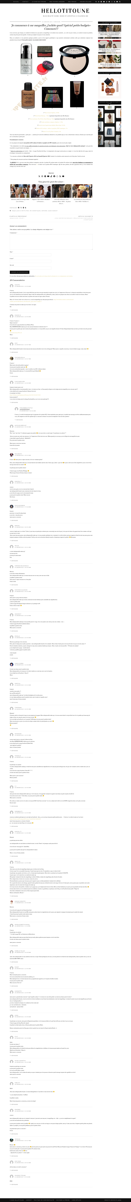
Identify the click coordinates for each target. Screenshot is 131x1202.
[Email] (117, 1)
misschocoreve (20, 505)
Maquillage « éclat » (18, 217)
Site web (12, 265)
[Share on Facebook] (19, 208)
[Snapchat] (112, 1)
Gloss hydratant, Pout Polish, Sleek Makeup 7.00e (42, 119)
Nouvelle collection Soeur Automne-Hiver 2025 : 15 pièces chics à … (61, 201)
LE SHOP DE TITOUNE (39, 1)
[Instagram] (98, 1)
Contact (25, 1)
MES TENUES (72, 1)
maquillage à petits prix (20, 210)
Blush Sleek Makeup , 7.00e (42, 116)
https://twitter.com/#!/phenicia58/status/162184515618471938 (25, 395)
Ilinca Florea (19, 663)
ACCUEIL (16, 1)
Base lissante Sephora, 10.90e (52, 112)
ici (37, 164)
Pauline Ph (18, 453)
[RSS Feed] (114, 1)
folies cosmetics (20, 1060)
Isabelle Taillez (20, 951)
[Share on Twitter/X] (21, 208)
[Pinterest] (101, 1)
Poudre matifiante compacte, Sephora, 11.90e (52, 122)
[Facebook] (109, 1)
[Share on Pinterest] (23, 208)
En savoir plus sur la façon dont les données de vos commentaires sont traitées (53, 276)
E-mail (12, 258)
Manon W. (18, 315)
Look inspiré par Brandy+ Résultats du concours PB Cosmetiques (74, 218)
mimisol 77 (18, 831)
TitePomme (18, 707)
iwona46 (17, 1139)
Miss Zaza (18, 1161)
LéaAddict (18, 614)
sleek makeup (52, 210)
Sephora (44, 210)
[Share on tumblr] (26, 208)
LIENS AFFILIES (76, 1200)
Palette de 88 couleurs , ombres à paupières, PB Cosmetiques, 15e (52, 128)
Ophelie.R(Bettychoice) (22, 924)
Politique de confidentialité (44, 1200)
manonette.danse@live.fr (16, 332)
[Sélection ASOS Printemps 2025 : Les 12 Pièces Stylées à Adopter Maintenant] (20, 191)
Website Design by (113, 1200)
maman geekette (20, 901)
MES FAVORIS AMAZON (57, 1)
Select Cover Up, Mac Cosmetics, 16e (52, 131)
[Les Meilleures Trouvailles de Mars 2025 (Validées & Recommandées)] (82, 191)
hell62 (17, 545)
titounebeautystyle (26, 408)
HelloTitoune (65, 10)
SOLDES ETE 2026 (85, 1)
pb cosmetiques (35, 210)
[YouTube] (104, 1)
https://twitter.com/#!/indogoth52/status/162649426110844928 (25, 819)
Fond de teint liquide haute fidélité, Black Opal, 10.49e (52, 125)
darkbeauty (19, 811)
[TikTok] (106, 1)
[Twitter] (96, 1)
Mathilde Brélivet (20, 425)
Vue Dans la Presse (63, 1200)
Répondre (14, 310)
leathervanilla (20, 357)
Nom (11, 252)
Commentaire (13, 233)
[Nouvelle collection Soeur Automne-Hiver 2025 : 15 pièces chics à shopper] (62, 191)
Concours (57, 21)
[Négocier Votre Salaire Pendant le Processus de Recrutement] (41, 191)
